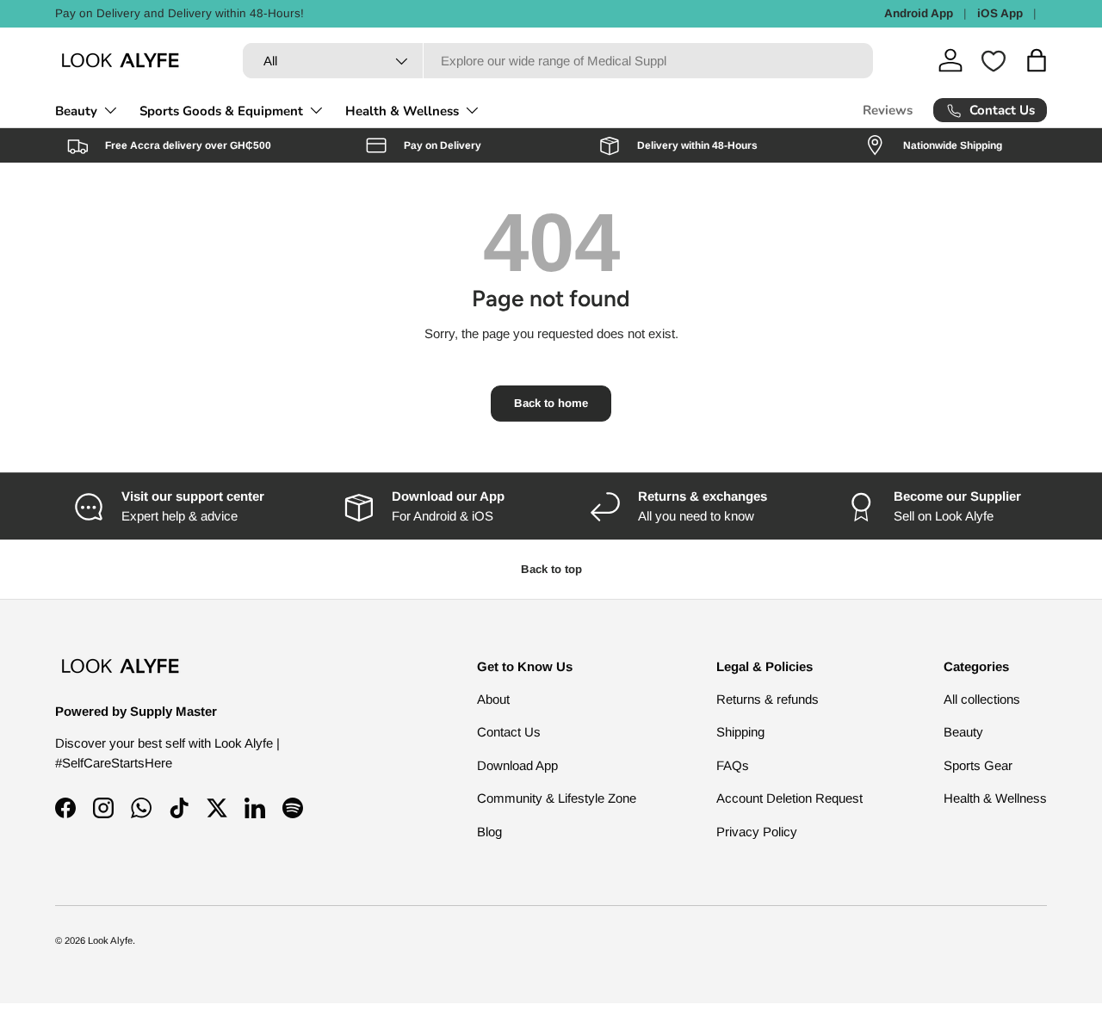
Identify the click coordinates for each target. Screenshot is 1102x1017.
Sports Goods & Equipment (221, 111)
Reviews (888, 110)
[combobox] (557, 60)
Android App (918, 13)
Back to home (551, 403)
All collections (982, 699)
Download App (517, 765)
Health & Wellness (402, 111)
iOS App (1000, 13)
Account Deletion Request (789, 798)
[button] (1037, 60)
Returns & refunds (767, 699)
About (493, 699)
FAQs (732, 765)
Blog (489, 831)
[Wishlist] (993, 61)
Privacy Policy (756, 831)
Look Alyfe (110, 940)
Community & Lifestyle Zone (556, 798)
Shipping (740, 731)
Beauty (76, 111)
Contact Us (509, 731)
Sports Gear (978, 765)
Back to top (551, 569)
